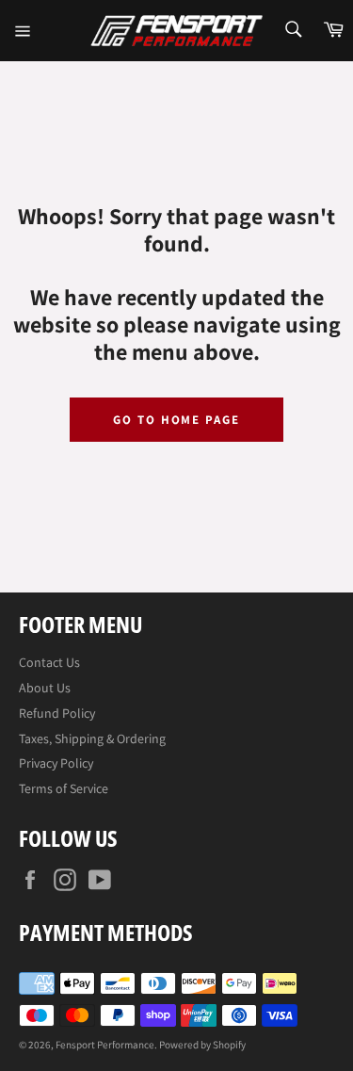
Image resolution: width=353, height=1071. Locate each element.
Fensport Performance (105, 1044)
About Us (45, 687)
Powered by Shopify (202, 1044)
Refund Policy (57, 713)
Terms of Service (63, 788)
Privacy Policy (56, 763)
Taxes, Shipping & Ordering (92, 738)
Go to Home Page (176, 420)
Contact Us (49, 662)
